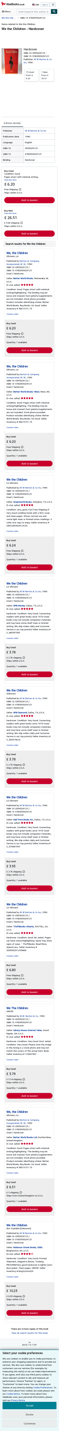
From (30, 75)
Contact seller (12, 314)
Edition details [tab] (12, 123)
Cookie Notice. (13, 1393)
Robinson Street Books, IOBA (27, 1247)
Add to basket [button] (29, 200)
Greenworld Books (22, 501)
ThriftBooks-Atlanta (23, 926)
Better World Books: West (26, 391)
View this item (10, 180)
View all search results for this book (29, 1333)
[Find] (54, 11)
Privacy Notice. (18, 1400)
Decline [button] (29, 1414)
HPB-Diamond (20, 712)
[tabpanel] (28, 145)
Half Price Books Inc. (23, 819)
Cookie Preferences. (43, 1387)
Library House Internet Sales (27, 1030)
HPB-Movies (19, 605)
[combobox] (34, 11)
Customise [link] (29, 1423)
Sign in (45, 4)
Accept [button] (29, 1405)
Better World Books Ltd (25, 1137)
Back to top (29, 1344)
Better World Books (23, 278)
